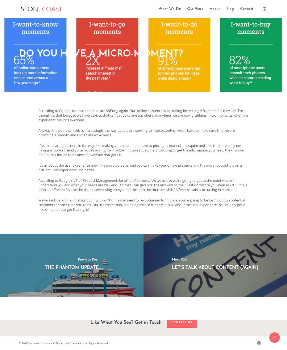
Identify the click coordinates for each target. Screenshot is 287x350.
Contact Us (181, 322)
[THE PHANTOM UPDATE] (72, 265)
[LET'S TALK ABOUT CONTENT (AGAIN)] (215, 265)
